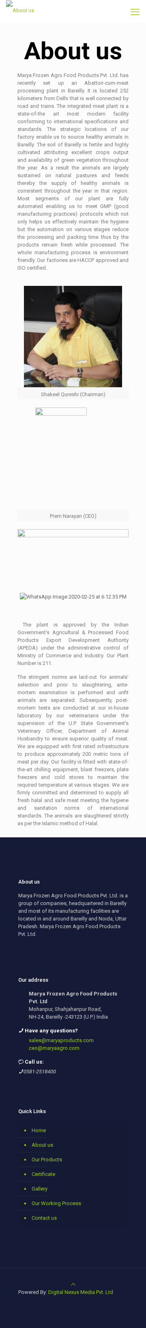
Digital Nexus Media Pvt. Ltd (80, 1292)
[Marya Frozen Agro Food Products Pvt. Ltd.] (20, 10)
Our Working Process (56, 1203)
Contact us (44, 1218)
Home (39, 1130)
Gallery (39, 1189)
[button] (25, 597)
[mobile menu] (135, 12)
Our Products (47, 1159)
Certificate (43, 1174)
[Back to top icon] (73, 1284)
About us (42, 1145)
